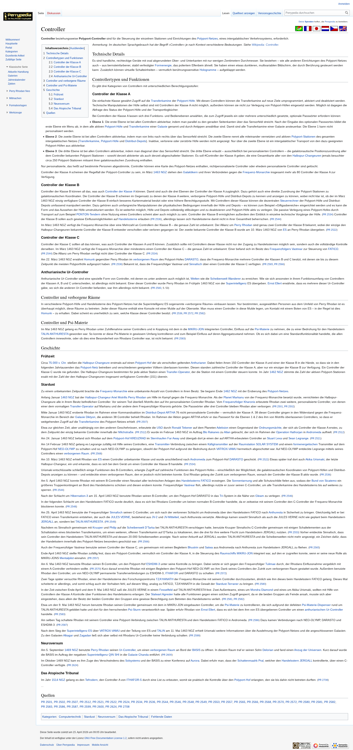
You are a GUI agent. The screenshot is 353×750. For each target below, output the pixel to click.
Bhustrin (193, 547)
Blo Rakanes (211, 432)
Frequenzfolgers (280, 249)
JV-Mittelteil (171, 517)
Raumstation (247, 444)
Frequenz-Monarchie (256, 172)
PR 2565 (268, 264)
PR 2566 (279, 264)
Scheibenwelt (218, 278)
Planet (227, 397)
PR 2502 (289, 406)
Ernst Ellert (275, 283)
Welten (195, 278)
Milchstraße (125, 432)
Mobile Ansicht (100, 744)
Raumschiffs (228, 553)
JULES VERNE (120, 517)
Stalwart (156, 594)
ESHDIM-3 (153, 564)
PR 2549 (110, 521)
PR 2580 (260, 584)
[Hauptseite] (18, 16)
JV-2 (155, 517)
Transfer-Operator (178, 372)
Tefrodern (91, 679)
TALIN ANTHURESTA (54, 333)
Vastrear (297, 249)
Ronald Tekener (182, 427)
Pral (261, 660)
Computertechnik (70, 716)
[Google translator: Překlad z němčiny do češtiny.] (334, 28)
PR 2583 (156, 288)
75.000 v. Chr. (58, 362)
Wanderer (234, 278)
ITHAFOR (171, 573)
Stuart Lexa (274, 438)
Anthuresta (276, 512)
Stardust (89, 716)
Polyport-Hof (143, 362)
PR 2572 (188, 313)
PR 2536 (156, 219)
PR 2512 (141, 432)
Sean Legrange (298, 438)
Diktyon (90, 417)
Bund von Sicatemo (324, 480)
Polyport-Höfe (186, 100)
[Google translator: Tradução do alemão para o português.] (299, 28)
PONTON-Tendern (88, 214)
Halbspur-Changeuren (307, 155)
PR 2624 (72, 665)
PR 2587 (62, 624)
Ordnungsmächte (270, 427)
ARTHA (170, 412)
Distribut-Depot (155, 412)
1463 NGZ (160, 172)
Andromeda (313, 432)
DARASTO (191, 259)
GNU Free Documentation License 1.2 (105, 738)
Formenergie (163, 65)
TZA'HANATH (164, 579)
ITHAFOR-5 (134, 679)
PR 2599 (195, 635)
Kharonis (249, 401)
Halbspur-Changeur (98, 397)
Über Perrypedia (65, 744)
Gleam (259, 495)
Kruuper (98, 527)
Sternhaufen (158, 438)
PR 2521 (316, 438)
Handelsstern (290, 660)
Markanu (238, 397)
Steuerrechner (289, 200)
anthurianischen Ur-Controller (324, 609)
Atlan (227, 432)
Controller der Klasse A (120, 191)
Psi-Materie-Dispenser (316, 605)
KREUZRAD (138, 438)
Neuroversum (106, 716)
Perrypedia (330, 21)
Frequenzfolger (233, 401)
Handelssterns (190, 480)
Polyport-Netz (89, 367)
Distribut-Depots (135, 141)
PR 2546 (287, 496)
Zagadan (85, 635)
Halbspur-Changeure (96, 362)
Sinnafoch (195, 264)
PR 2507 (142, 421)
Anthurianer (198, 362)
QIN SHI (114, 654)
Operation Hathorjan (289, 432)
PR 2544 (275, 219)
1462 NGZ (276, 372)
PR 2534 (328, 214)
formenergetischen (305, 444)
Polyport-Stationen (303, 136)
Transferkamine (161, 100)
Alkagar (68, 635)
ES (285, 229)
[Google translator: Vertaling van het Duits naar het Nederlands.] (325, 28)
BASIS (196, 650)
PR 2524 (124, 702)
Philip (112, 527)
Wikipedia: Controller (265, 44)
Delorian (268, 650)
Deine (306, 21)
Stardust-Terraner (227, 583)
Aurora (195, 660)
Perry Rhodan (243, 225)
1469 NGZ (71, 650)
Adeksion (222, 427)
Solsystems (132, 660)
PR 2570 (95, 568)
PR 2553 (293, 532)
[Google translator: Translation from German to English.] (343, 28)
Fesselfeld (166, 589)
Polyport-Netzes (207, 38)
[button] (18, 67)
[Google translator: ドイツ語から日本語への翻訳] (316, 28)
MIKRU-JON (196, 329)
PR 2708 (323, 680)
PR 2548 (71, 506)
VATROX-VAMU (226, 449)
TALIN (161, 630)
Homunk (89, 259)
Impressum (83, 744)
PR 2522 (332, 229)
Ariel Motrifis (119, 397)
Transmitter (162, 444)
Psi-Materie (262, 329)
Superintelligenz (236, 283)
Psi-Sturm (134, 609)
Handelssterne (127, 219)
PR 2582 (199, 313)
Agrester (167, 594)
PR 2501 (278, 406)
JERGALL (47, 521)
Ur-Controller (127, 650)
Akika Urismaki (314, 459)
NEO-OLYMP (66, 449)
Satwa (209, 547)
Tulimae (270, 564)
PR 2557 (93, 558)
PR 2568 (96, 453)
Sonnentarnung (242, 480)
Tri (221, 495)
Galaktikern (190, 172)
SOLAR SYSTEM (267, 444)
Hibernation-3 (79, 495)
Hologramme (208, 69)
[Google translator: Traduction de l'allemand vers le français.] (308, 28)
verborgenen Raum (145, 259)
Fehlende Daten (161, 716)
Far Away (173, 438)
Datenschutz (47, 744)
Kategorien (49, 716)
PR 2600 (167, 654)
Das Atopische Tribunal (133, 716)
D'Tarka (150, 527)
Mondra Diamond (261, 589)
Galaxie (162, 126)
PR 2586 (254, 620)
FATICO (333, 249)
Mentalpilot (67, 558)
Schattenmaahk (247, 660)
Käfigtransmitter (218, 444)
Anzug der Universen (307, 650)
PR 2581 (227, 599)
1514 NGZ (58, 679)
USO (160, 427)
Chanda (144, 654)
